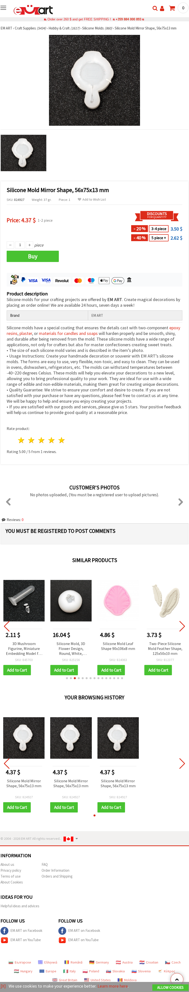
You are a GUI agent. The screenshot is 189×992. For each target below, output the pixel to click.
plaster (25, 333)
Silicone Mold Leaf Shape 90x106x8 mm (118, 646)
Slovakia (118, 971)
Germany (102, 962)
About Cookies (11, 882)
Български (23, 962)
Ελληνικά (50, 962)
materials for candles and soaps (68, 333)
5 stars (62, 440)
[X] (3, 986)
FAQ (45, 864)
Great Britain (68, 980)
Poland (94, 971)
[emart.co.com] (33, 9)
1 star (21, 440)
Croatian (152, 962)
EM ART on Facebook (26, 930)
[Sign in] (162, 8)
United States (101, 980)
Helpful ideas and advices (19, 906)
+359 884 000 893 (128, 19)
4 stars (52, 440)
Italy (73, 971)
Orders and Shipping (57, 876)
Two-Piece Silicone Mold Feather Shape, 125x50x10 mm (165, 648)
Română (76, 962)
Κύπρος (169, 971)
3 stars (42, 440)
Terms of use (10, 876)
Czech (176, 962)
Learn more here (112, 986)
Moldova (130, 980)
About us (7, 864)
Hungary (26, 971)
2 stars (32, 440)
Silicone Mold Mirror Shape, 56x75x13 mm (23, 783)
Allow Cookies (170, 987)
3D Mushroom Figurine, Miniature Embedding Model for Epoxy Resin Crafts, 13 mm (24, 649)
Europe (51, 971)
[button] (67, 678)
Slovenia (144, 971)
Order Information (55, 870)
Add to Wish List (94, 199)
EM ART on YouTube (25, 939)
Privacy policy (10, 870)
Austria (127, 962)
